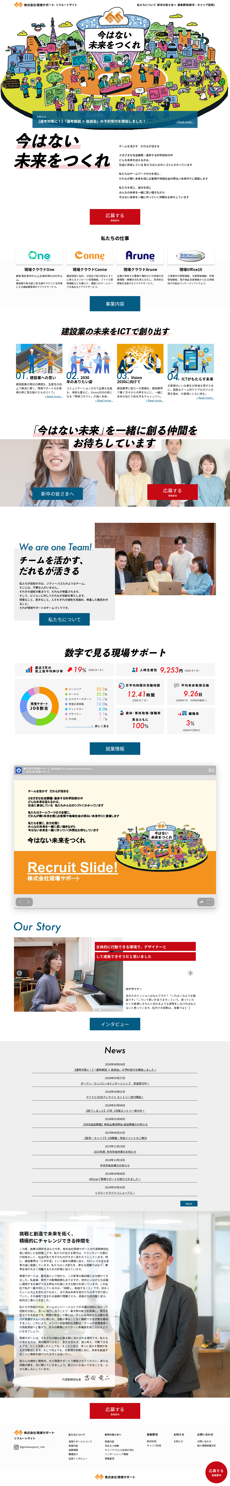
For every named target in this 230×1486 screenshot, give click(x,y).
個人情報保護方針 (206, 1445)
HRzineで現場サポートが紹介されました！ (115, 1179)
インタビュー (115, 1024)
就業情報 (115, 748)
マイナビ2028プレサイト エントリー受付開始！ (115, 1097)
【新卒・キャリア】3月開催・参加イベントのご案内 (115, 1138)
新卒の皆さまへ (166, 5)
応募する (115, 217)
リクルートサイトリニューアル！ (115, 1193)
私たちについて (146, 5)
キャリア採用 (154, 1445)
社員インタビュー (78, 1458)
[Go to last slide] (19, 973)
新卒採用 (151, 1441)
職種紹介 (73, 1454)
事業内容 (115, 303)
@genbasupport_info (32, 1447)
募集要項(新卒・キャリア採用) (196, 5)
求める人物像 (112, 1445)
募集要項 (109, 1458)
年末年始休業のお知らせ (115, 1165)
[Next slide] (190, 973)
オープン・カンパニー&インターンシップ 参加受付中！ (115, 1083)
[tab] (100, 1010)
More (189, 1204)
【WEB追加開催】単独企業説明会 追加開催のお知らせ (115, 1124)
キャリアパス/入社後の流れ (119, 1450)
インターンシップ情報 (116, 1454)
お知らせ (178, 1441)
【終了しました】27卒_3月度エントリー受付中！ (115, 1111)
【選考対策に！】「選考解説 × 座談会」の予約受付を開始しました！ (115, 1070)
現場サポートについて (80, 1441)
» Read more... (53, 396)
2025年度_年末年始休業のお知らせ (115, 1152)
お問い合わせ (204, 1441)
